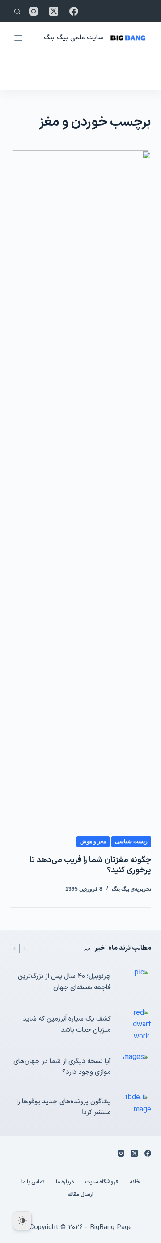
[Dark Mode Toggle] (22, 1221)
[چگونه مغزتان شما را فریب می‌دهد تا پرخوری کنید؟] (81, 486)
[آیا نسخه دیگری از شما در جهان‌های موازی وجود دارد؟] (135, 1067)
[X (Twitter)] (53, 11)
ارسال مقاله (80, 1195)
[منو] (18, 38)
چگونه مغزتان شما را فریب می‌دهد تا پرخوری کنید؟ (90, 865)
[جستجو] (17, 11)
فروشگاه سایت (102, 1182)
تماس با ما (33, 1182)
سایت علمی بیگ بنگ (73, 38)
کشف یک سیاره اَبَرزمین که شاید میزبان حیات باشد (67, 1024)
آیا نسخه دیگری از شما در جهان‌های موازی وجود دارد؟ (62, 1067)
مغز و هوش (93, 841)
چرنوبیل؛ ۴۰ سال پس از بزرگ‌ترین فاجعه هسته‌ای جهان (64, 982)
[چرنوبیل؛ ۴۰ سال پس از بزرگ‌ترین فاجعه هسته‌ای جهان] (135, 982)
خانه (135, 1182)
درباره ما (65, 1182)
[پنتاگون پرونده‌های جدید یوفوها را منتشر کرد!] (135, 1107)
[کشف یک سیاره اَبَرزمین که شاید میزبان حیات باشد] (135, 1024)
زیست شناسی (131, 841)
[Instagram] (33, 11)
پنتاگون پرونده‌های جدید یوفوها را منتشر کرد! (64, 1107)
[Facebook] (73, 11)
